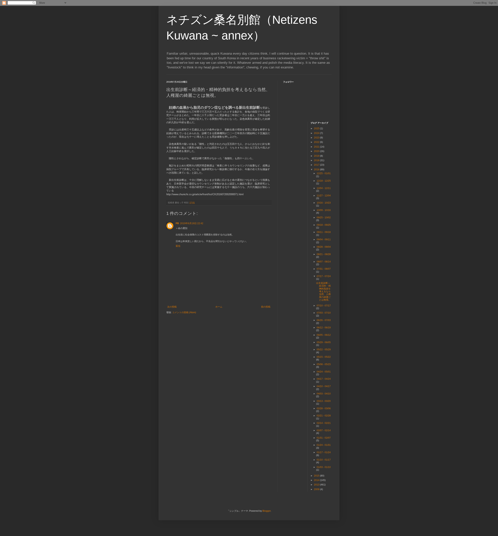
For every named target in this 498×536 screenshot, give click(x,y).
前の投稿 (265, 306)
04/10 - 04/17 (324, 386)
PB (177, 223)
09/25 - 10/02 (324, 217)
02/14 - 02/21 (324, 423)
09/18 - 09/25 (324, 225)
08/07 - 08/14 (324, 261)
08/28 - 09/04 (324, 247)
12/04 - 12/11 (324, 188)
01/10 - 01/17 (324, 459)
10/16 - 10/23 (324, 202)
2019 (317, 156)
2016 (317, 169)
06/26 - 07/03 (324, 320)
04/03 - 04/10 (324, 393)
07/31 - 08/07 (324, 269)
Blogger (266, 511)
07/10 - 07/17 (324, 305)
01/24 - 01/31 (324, 445)
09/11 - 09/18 (324, 232)
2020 (317, 151)
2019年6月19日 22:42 (191, 223)
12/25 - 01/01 (324, 173)
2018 (317, 160)
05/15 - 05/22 (324, 357)
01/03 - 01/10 (324, 467)
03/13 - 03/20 (324, 401)
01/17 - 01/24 (324, 452)
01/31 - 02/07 (324, 437)
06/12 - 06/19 (324, 327)
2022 (317, 142)
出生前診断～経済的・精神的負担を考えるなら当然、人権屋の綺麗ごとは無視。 (323, 291)
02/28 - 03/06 (324, 408)
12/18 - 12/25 (324, 180)
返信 (178, 246)
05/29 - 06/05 (324, 342)
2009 (317, 489)
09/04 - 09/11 (324, 239)
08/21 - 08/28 (324, 254)
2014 (317, 480)
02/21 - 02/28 (324, 415)
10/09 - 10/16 (324, 210)
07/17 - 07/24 (324, 276)
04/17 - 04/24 (324, 379)
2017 (317, 165)
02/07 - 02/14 (324, 430)
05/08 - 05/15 (324, 364)
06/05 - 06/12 (324, 335)
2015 (317, 475)
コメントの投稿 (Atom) (184, 312)
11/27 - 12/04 (324, 195)
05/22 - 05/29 (324, 349)
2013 (317, 484)
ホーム (218, 306)
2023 (317, 137)
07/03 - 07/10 (324, 312)
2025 (317, 128)
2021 (317, 146)
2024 (317, 133)
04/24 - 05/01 (324, 371)
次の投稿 (172, 306)
